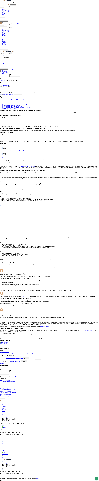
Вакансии (4, 41)
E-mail (11, 371)
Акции (3, 415)
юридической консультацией (16, 338)
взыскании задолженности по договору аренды (26, 166)
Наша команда (4, 39)
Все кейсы (2, 157)
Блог (3, 408)
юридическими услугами (44, 326)
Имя (10, 74)
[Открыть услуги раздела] (96, 57)
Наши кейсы (4, 409)
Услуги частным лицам (6, 11)
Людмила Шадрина (3, 343)
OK (0, 480)
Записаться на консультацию (14, 76)
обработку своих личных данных (21, 78)
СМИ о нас (4, 42)
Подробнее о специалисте (4, 352)
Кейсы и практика (5, 40)
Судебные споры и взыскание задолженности (15, 353)
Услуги (3, 9)
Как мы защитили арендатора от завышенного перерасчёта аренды (14, 150)
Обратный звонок (6, 50)
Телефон (11, 75)
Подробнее (25, 358)
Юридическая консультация (7, 404)
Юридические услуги (6, 403)
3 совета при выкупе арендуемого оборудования (14, 358)
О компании (4, 13)
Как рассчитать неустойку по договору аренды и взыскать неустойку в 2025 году (20, 359)
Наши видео (4, 44)
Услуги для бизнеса (5, 10)
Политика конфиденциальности (5, 437)
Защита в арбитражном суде (29, 353)
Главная (1, 80)
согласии (37, 478)
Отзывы (3, 14)
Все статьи (2, 363)
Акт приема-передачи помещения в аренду (13, 361)
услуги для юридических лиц (87, 330)
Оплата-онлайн (4, 406)
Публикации (4, 38)
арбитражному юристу (26, 296)
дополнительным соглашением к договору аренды (87, 181)
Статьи (4, 80)
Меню (1, 17)
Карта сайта (4, 405)
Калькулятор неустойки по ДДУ (7, 37)
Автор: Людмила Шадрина (4, 85)
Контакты (4, 15)
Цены (3, 12)
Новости (3, 43)
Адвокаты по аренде (3, 353)
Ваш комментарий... (13, 373)
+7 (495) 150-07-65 (17, 23)
